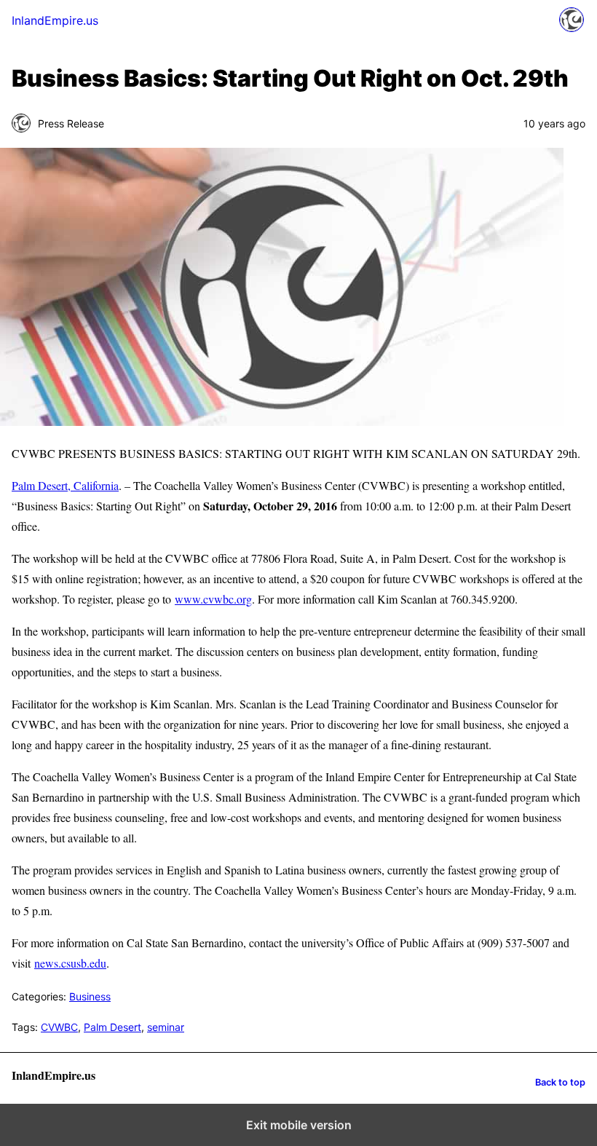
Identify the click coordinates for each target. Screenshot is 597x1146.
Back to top (560, 1082)
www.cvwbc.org (213, 598)
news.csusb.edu (70, 963)
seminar (165, 1027)
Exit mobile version (299, 1125)
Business (90, 996)
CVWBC (59, 1027)
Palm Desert (112, 1027)
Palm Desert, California (65, 485)
